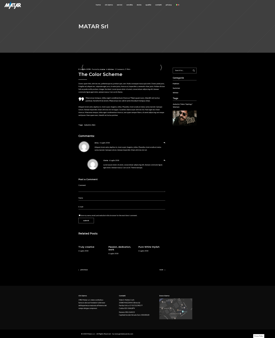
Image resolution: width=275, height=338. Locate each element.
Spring (188, 104)
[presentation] (82, 68)
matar (102, 69)
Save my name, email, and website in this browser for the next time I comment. (109, 215)
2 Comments (120, 69)
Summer (176, 88)
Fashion (176, 84)
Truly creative (86, 247)
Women (176, 107)
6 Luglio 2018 (84, 69)
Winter (111, 69)
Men (93, 125)
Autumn (87, 125)
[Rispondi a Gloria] (164, 160)
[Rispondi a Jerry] (164, 142)
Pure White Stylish (149, 247)
